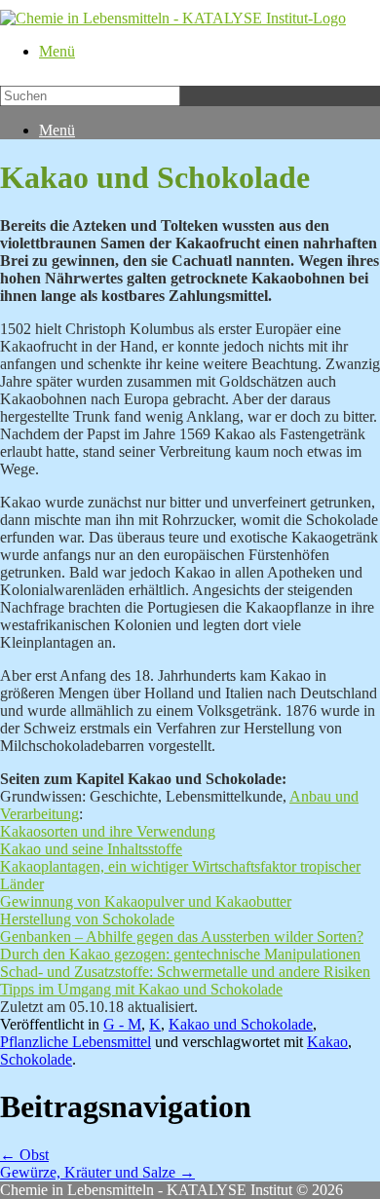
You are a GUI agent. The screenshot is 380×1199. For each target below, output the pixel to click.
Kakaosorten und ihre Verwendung (107, 831)
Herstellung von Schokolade (87, 919)
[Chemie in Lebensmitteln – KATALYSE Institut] (173, 18)
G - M (122, 1024)
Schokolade (36, 1059)
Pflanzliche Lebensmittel (75, 1041)
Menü (57, 51)
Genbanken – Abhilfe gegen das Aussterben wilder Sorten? (181, 936)
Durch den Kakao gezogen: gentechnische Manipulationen (180, 954)
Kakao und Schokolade (241, 1024)
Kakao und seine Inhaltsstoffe (91, 849)
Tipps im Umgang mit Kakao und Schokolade (141, 989)
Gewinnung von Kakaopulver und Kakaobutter (145, 901)
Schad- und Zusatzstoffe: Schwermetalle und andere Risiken (185, 971)
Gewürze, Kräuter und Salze (97, 1172)
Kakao (327, 1041)
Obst (24, 1154)
